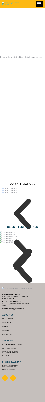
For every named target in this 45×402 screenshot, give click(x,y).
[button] (22, 214)
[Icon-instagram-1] (5, 378)
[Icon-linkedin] (13, 378)
